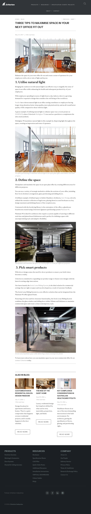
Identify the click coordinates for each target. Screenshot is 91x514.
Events (64, 4)
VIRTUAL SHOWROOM (41, 475)
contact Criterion (21, 360)
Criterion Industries (16, 504)
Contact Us (64, 475)
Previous (66, 19)
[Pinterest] (63, 493)
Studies (17, 102)
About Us (64, 455)
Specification (56, 4)
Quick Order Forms (39, 465)
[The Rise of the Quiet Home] (45, 383)
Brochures (36, 455)
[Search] (85, 3)
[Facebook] (52, 493)
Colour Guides (37, 478)
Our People (64, 458)
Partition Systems (10, 455)
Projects (71, 4)
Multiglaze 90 (40, 114)
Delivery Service (66, 461)
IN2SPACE (19, 114)
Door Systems (9, 461)
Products (35, 4)
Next (73, 19)
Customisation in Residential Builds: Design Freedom (24, 393)
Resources (45, 4)
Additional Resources (40, 468)
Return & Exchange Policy (69, 471)
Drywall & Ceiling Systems (13, 465)
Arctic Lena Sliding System (39, 285)
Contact (56, 11)
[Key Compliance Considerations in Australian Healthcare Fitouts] (66, 383)
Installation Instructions (41, 471)
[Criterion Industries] (8, 3)
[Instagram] (47, 493)
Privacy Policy (65, 465)
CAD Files (36, 461)
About (48, 11)
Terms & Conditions (67, 468)
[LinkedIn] (57, 493)
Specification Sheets (39, 458)
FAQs (34, 481)
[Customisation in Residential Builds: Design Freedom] (24, 383)
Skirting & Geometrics (12, 458)
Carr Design (65, 198)
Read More (22, 432)
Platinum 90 (65, 210)
